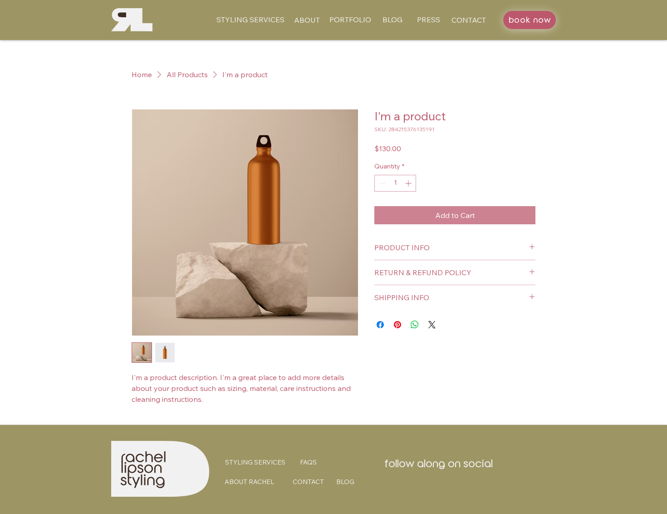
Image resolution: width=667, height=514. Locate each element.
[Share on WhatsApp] (414, 324)
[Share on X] (432, 324)
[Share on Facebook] (380, 324)
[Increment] (409, 183)
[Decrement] (381, 183)
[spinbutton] (395, 183)
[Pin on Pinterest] (397, 324)
